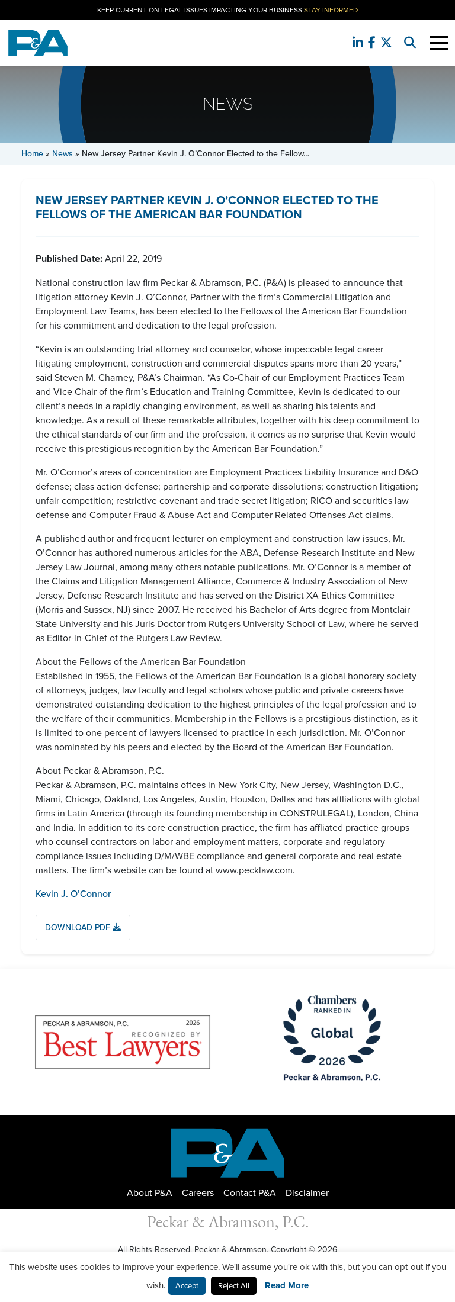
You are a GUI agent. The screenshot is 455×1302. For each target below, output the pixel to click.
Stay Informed (331, 10)
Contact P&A (249, 1192)
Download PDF (79, 927)
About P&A (149, 1192)
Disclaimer (307, 1192)
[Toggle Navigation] (439, 43)
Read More (287, 1285)
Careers (198, 1192)
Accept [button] (186, 1285)
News (62, 153)
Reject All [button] (233, 1285)
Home (32, 153)
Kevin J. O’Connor (73, 893)
